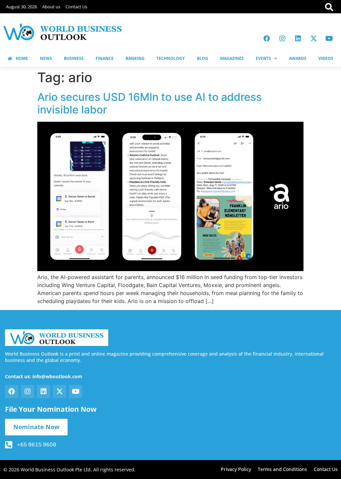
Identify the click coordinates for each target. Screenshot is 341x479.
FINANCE (105, 58)
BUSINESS (74, 58)
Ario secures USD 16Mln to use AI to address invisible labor (149, 103)
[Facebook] (266, 38)
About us (51, 7)
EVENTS (263, 58)
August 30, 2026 (21, 7)
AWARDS (297, 58)
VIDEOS (325, 58)
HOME (22, 58)
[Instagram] (282, 38)
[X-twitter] (313, 38)
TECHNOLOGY (170, 58)
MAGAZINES (232, 58)
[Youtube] (329, 38)
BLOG (202, 58)
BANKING (135, 58)
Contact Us (76, 7)
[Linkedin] (298, 38)
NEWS (46, 58)
